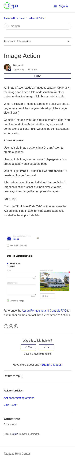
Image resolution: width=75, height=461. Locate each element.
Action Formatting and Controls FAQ (44, 310)
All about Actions (37, 18)
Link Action (10, 404)
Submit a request (51, 364)
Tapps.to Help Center (14, 18)
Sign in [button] (63, 6)
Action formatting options (19, 398)
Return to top (12, 375)
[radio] (28, 347)
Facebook (6, 326)
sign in (15, 434)
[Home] (11, 7)
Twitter (11, 326)
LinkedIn (16, 326)
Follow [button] (37, 76)
